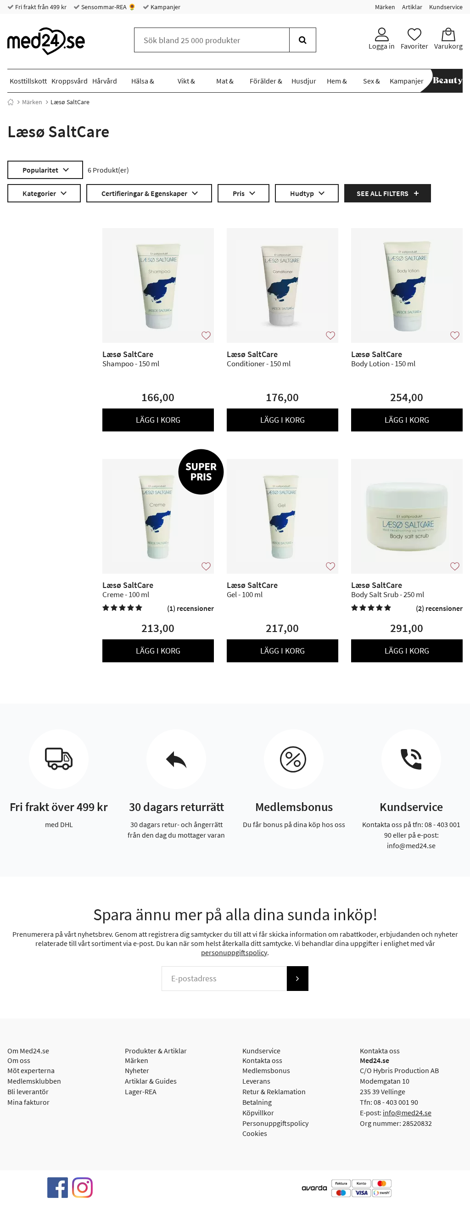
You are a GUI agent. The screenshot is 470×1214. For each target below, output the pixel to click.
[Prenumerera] (297, 978)
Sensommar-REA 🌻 (108, 7)
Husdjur (303, 80)
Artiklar (412, 7)
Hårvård (104, 80)
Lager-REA (141, 1091)
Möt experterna (31, 1070)
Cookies (254, 1133)
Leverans (256, 1080)
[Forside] (10, 102)
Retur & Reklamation (274, 1091)
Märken (385, 7)
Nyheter (137, 1070)
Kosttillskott (28, 80)
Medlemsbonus (266, 1070)
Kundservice (446, 7)
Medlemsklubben (34, 1080)
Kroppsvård (69, 80)
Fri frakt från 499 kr (40, 7)
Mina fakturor (28, 1102)
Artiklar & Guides (151, 1080)
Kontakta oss (262, 1060)
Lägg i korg (158, 419)
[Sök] (302, 40)
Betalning (257, 1102)
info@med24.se (407, 1112)
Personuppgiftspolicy (275, 1123)
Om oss (18, 1060)
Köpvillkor (258, 1112)
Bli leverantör (28, 1091)
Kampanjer (164, 7)
